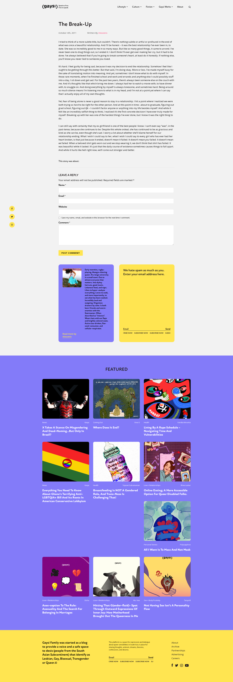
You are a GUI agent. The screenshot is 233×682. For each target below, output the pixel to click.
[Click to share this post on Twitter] (12, 216)
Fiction (149, 7)
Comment (64, 222)
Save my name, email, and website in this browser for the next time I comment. (95, 217)
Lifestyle (121, 7)
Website (63, 206)
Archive (175, 646)
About (180, 7)
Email (62, 195)
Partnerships (178, 650)
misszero (102, 32)
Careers (176, 658)
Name (62, 185)
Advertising (178, 654)
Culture (136, 7)
